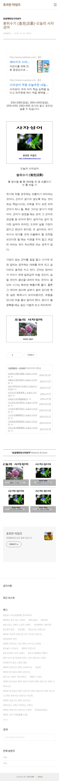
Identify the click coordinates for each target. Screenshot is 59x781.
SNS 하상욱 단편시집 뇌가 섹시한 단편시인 (23, 634)
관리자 (40, 777)
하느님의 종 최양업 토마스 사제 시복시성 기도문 (25, 658)
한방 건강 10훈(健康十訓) (16, 714)
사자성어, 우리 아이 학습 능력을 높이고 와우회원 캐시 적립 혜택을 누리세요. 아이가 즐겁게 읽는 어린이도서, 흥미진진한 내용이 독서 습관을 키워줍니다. (29, 91)
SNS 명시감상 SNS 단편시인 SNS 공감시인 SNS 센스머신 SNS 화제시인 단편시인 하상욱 (29, 693)
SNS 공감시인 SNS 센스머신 (17, 700)
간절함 (22, 629)
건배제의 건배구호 (43, 624)
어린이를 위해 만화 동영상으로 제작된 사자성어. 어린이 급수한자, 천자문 (19, 68)
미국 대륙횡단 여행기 (38, 653)
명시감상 (33, 620)
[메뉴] (55, 5)
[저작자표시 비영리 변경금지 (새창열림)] (41, 355)
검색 (53, 737)
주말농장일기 (42, 710)
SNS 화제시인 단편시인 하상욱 (17, 710)
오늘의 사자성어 (11, 648)
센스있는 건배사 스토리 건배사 (17, 624)
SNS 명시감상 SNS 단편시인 (17, 672)
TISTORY (30, 777)
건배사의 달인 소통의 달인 (15, 662)
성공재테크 (12, 368)
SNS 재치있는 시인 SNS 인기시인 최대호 (22, 643)
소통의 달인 (9, 629)
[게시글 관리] (20, 355)
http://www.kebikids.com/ (23, 57)
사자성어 (22, 368)
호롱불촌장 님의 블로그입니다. (19, 538)
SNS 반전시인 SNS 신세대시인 (18, 667)
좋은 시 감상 (36, 677)
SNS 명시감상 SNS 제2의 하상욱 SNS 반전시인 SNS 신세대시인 (29, 683)
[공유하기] (16, 355)
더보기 (5, 720)
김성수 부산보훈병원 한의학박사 (18, 615)
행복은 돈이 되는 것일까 (14, 620)
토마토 (45, 620)
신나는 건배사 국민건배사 (15, 677)
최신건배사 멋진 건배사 (14, 653)
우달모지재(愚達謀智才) (18, 399)
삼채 (39, 667)
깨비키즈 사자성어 (20, 62)
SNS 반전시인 (29, 648)
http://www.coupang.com (23, 80)
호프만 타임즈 (12, 4)
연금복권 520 (10, 639)
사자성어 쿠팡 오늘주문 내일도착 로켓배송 (29, 85)
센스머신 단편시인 (37, 629)
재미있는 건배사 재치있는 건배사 (18, 705)
